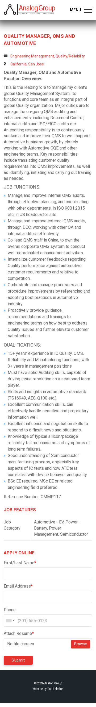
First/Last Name (20, 562)
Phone (10, 609)
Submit (18, 660)
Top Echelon (55, 689)
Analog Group (29, 9)
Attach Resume (19, 633)
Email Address (18, 586)
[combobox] (10, 620)
